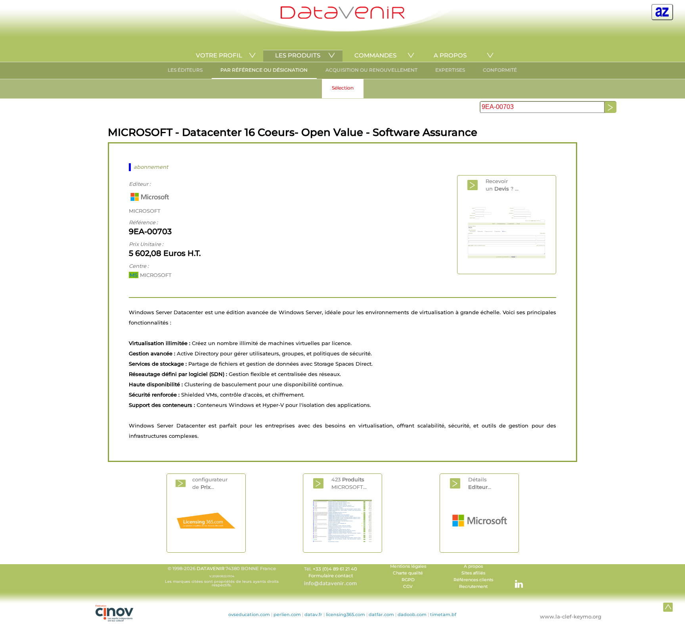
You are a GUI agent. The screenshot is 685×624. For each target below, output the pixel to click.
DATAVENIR (210, 568)
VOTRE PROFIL (219, 55)
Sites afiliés (473, 573)
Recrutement (473, 586)
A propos (473, 566)
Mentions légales (408, 566)
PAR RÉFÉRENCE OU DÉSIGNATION (264, 70)
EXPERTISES (450, 70)
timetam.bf (443, 614)
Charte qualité (408, 573)
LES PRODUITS (297, 55)
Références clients (473, 579)
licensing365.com (345, 614)
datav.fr (313, 614)
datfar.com (381, 614)
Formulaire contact (330, 575)
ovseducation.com (249, 614)
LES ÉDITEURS (185, 70)
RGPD (408, 579)
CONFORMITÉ (500, 70)
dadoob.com (412, 614)
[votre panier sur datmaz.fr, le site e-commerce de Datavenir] (662, 12)
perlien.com (287, 614)
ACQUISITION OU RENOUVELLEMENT (371, 70)
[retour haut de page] (668, 606)
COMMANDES (375, 55)
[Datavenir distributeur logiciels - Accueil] (342, 17)
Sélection (343, 88)
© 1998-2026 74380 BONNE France (222, 576)
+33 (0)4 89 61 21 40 (335, 569)
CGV (408, 586)
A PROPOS (450, 55)
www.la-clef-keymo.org (570, 616)
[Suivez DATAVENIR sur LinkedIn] (515, 580)
